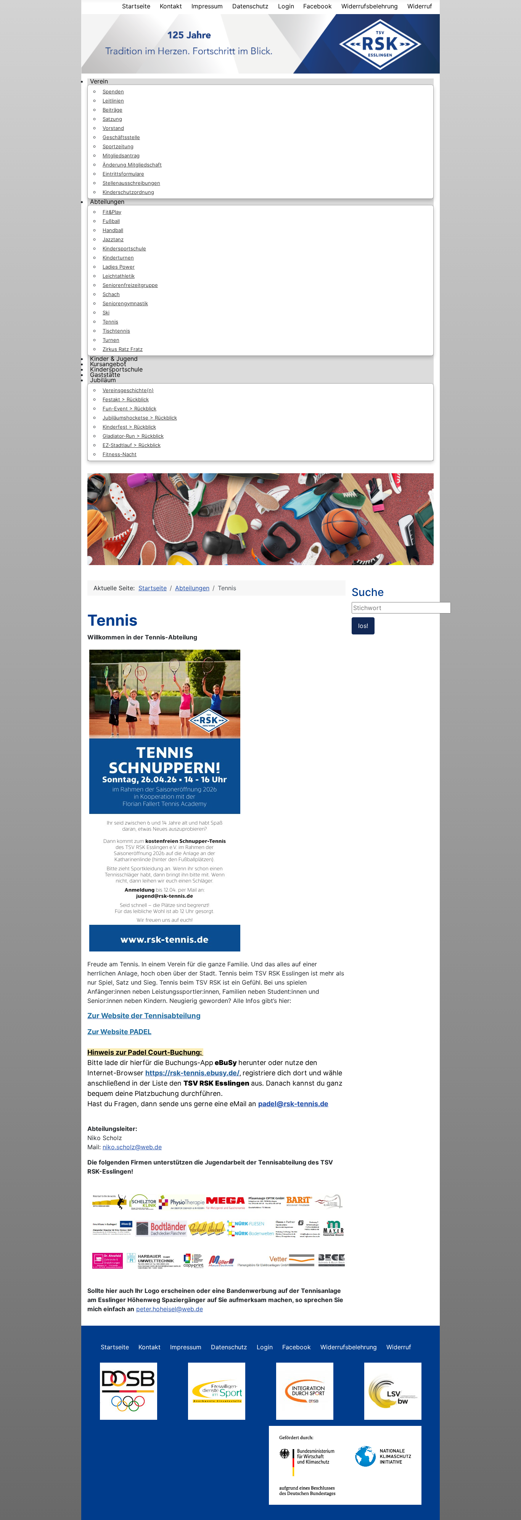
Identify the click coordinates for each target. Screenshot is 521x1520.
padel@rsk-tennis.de (293, 1104)
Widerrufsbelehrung (369, 6)
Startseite (136, 6)
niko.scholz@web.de (132, 1147)
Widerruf (419, 6)
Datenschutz (250, 6)
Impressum (207, 6)
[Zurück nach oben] (507, 1506)
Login (286, 6)
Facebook (317, 6)
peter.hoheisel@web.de (169, 1309)
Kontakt (171, 6)
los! (363, 625)
